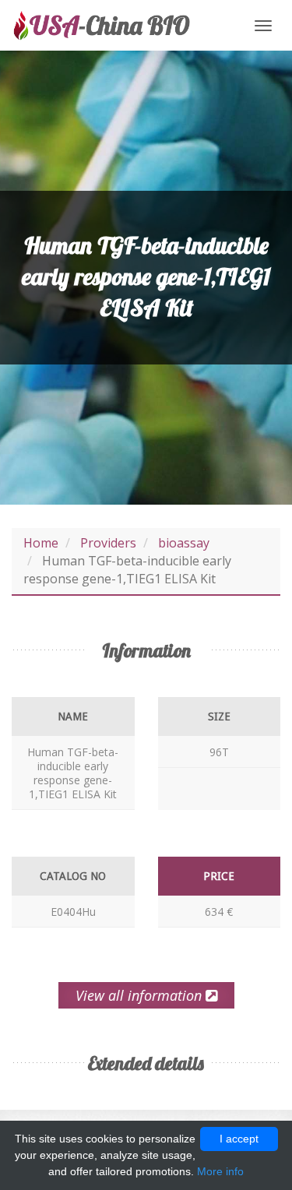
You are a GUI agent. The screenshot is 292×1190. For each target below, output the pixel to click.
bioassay (183, 542)
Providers (108, 542)
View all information (141, 995)
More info (220, 1171)
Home (40, 542)
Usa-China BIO (101, 25)
